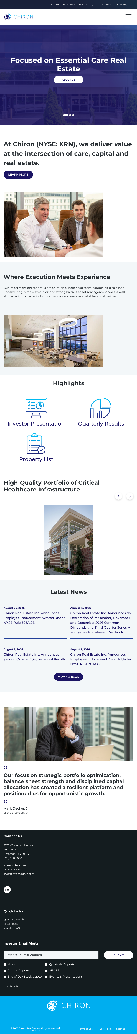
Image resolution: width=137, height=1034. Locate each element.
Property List (36, 459)
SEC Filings (15, 924)
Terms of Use (86, 1028)
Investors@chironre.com (19, 873)
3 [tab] (73, 115)
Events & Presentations (66, 976)
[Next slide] (129, 496)
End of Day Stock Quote (24, 976)
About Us (68, 79)
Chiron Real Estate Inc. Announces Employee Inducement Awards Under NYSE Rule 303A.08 (34, 618)
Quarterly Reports (62, 964)
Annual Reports (18, 970)
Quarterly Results (101, 423)
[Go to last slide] (118, 496)
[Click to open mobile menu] (128, 17)
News (11, 964)
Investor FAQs (17, 928)
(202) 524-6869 (13, 869)
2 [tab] (70, 115)
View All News (68, 676)
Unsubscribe (11, 986)
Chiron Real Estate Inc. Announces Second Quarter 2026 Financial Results (35, 657)
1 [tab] (64, 115)
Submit (119, 955)
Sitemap (120, 1028)
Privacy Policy (104, 1028)
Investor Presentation (36, 423)
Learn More (18, 174)
